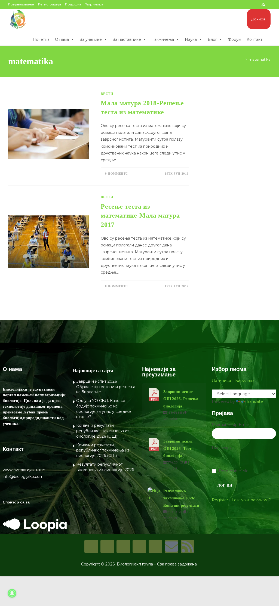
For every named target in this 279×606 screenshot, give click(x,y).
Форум (234, 39)
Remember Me (234, 470)
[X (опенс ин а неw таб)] (227, 4)
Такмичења (163, 39)
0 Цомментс (116, 173)
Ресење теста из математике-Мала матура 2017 (140, 215)
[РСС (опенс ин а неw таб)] (263, 4)
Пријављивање (21, 4)
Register (220, 499)
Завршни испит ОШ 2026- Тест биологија (178, 448)
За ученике (91, 39)
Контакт (254, 39)
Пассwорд (222, 447)
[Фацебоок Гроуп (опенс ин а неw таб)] (239, 4)
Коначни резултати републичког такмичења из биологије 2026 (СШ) (102, 450)
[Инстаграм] (107, 546)
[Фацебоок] (91, 546)
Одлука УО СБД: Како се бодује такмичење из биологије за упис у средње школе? (103, 408)
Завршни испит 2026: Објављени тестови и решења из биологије (105, 386)
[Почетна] (242, 59)
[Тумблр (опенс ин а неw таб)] (251, 4)
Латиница (221, 380)
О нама (62, 39)
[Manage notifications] (12, 593)
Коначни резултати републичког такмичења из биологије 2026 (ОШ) (102, 430)
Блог (212, 39)
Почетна (41, 39)
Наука (191, 39)
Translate (254, 401)
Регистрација (49, 4)
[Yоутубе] (155, 546)
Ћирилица (94, 4)
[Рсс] (187, 546)
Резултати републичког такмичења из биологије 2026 (105, 467)
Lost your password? (251, 499)
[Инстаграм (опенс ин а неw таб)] (245, 4)
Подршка (73, 4)
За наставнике (127, 39)
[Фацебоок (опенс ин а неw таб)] (233, 4)
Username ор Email (230, 424)
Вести (107, 94)
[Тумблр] (139, 546)
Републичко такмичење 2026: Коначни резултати (181, 498)
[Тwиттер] (123, 546)
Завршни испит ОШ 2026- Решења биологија (180, 398)
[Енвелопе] (171, 546)
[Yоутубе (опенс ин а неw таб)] (257, 4)
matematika (260, 59)
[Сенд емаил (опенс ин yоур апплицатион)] (268, 4)
